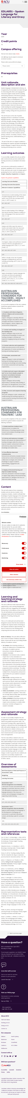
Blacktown (4, 1039)
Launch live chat (5, 979)
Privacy (3, 1072)
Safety (8, 1072)
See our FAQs (5, 1001)
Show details (19, 564)
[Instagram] (4, 1056)
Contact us (4, 1028)
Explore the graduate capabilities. (10, 177)
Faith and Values (5, 1019)
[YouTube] (10, 1056)
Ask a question (6, 1007)
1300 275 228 (8, 1009)
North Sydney (15, 1036)
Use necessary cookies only (14, 579)
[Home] (7, 3)
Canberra (3, 1045)
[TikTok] (13, 1056)
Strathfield (14, 1042)
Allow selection (14, 574)
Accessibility (4, 1069)
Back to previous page (16, 933)
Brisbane (3, 1042)
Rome (12, 1039)
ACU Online (14, 1045)
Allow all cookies (14, 569)
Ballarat (3, 1036)
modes (17, 54)
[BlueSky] (16, 1056)
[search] (23, 2)
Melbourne (4, 1048)
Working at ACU (5, 1022)
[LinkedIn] (7, 1056)
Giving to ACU (5, 1025)
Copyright (11, 1069)
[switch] (24, 548)
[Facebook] (2, 1056)
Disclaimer (18, 1069)
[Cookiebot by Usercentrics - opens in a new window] (19, 517)
